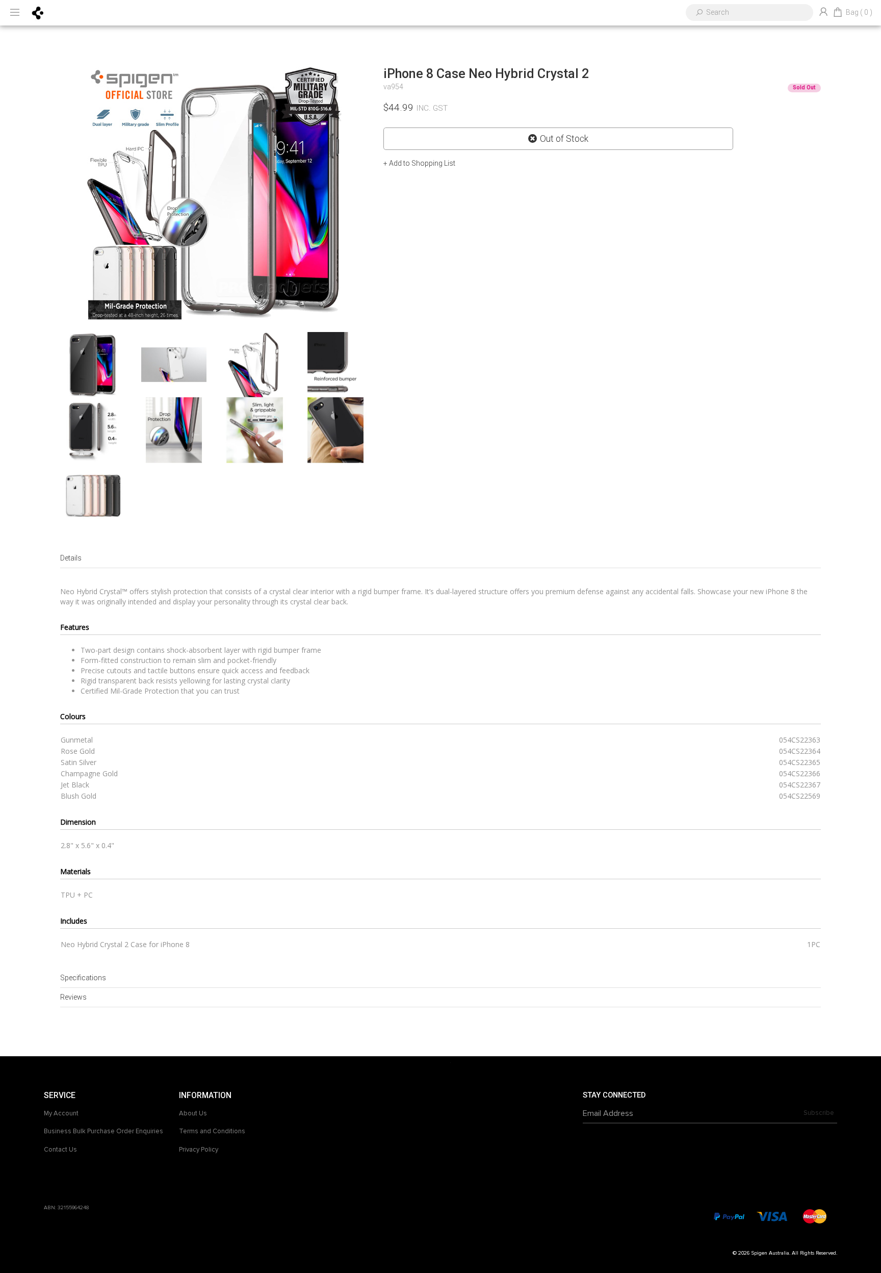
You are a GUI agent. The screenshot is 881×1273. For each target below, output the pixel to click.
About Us (193, 1113)
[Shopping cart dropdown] (837, 13)
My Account (61, 1113)
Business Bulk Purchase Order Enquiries (103, 1131)
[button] (419, 163)
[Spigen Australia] (38, 12)
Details (71, 558)
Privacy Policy (198, 1149)
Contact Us (60, 1149)
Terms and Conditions (212, 1131)
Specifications (83, 978)
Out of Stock (564, 139)
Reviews (73, 997)
